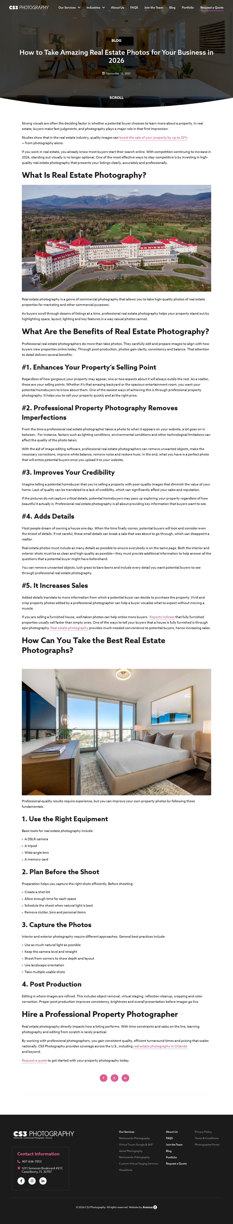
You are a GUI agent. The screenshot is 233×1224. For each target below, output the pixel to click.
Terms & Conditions (207, 1138)
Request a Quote (176, 1163)
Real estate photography (69, 628)
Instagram (32, 1181)
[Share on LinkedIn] (125, 1078)
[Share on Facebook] (103, 1078)
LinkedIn (43, 1181)
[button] (212, 7)
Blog (172, 7)
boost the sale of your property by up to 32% (153, 137)
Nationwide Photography (134, 1138)
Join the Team (153, 7)
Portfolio (188, 7)
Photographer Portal (207, 1144)
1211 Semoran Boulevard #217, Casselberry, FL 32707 (42, 1170)
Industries (93, 7)
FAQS (134, 7)
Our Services (67, 7)
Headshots (125, 1170)
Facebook (21, 1181)
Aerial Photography (131, 1151)
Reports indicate (162, 617)
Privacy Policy (203, 1131)
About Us (117, 7)
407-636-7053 (32, 1162)
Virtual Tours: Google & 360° (136, 1144)
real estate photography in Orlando (160, 1046)
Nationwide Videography (134, 1157)
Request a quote (34, 1060)
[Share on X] (114, 1078)
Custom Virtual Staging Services (138, 1163)
